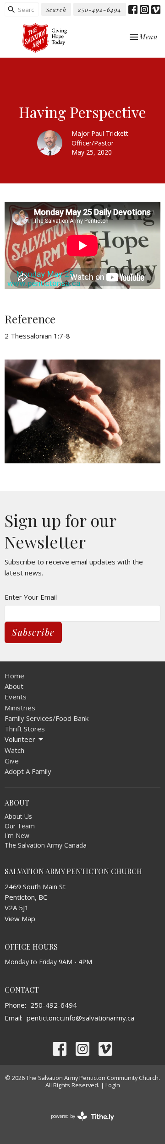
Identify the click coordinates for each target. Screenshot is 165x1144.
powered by (77, 1124)
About (14, 686)
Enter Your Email (31, 597)
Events (16, 696)
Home (14, 675)
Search (56, 9)
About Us (18, 816)
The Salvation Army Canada (46, 845)
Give (12, 760)
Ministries (20, 707)
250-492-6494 (99, 9)
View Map (20, 918)
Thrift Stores (25, 728)
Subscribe (33, 632)
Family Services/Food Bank (46, 718)
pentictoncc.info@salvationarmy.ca (80, 1017)
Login (112, 1085)
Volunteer (20, 739)
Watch (14, 750)
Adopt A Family (28, 771)
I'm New (17, 835)
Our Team (20, 826)
